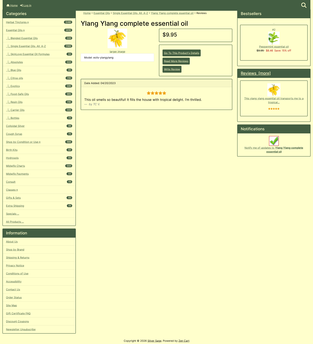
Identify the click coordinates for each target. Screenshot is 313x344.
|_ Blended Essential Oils (38, 38)
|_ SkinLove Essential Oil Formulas (38, 54)
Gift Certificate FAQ (18, 313)
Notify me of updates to (274, 149)
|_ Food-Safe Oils (38, 94)
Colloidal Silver (38, 126)
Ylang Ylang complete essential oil (172, 13)
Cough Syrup (38, 134)
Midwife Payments (38, 173)
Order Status (14, 297)
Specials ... (12, 213)
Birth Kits (38, 149)
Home (13, 5)
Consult (38, 181)
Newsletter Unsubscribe (21, 329)
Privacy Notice (15, 265)
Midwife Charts (38, 165)
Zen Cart (184, 340)
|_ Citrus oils (38, 78)
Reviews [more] (256, 73)
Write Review (172, 69)
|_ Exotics (38, 86)
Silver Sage (154, 340)
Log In (27, 5)
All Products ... (15, 221)
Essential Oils (102, 13)
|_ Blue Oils (38, 70)
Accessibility (14, 281)
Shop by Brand (15, 249)
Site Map (11, 305)
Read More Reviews (176, 61)
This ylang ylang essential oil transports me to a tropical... (274, 100)
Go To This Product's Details (181, 53)
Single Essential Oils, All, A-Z (130, 13)
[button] (304, 5)
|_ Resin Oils (38, 102)
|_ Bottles (38, 118)
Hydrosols (38, 157)
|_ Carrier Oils (38, 110)
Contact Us (13, 289)
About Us (12, 241)
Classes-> (12, 189)
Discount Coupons (17, 321)
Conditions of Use (17, 273)
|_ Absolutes (38, 62)
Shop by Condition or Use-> (38, 141)
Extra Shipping (38, 205)
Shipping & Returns (17, 257)
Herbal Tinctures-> (38, 22)
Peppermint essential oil (274, 46)
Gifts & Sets (38, 197)
